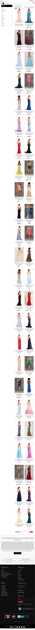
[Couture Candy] (3, 3)
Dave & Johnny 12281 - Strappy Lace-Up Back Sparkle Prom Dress (19, 90)
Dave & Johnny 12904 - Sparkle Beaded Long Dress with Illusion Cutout (29, 329)
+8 (31, 27)
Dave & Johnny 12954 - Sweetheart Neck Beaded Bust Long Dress (29, 394)
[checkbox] (7, 9)
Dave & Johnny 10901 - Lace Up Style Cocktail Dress (29, 177)
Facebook (18, 592)
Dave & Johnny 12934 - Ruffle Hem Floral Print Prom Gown (29, 416)
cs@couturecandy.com (22, 585)
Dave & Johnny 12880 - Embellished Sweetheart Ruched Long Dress (19, 351)
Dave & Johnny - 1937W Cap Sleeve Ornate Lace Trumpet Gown (29, 307)
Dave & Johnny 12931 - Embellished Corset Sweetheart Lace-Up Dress (19, 155)
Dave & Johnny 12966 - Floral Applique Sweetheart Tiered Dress (19, 177)
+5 (21, 49)
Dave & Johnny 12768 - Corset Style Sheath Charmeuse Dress (19, 133)
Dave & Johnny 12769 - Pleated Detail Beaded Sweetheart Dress (29, 111)
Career (19, 574)
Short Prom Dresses (9, 559)
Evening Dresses (3, 591)
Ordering (2, 571)
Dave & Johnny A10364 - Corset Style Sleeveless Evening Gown (29, 68)
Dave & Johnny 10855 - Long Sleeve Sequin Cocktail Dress (19, 198)
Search (6, 3)
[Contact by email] (32, 1)
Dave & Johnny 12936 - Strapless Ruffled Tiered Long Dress (29, 285)
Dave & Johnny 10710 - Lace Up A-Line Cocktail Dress (29, 242)
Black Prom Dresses (9, 561)
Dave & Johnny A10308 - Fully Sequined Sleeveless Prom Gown (29, 220)
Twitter (20, 592)
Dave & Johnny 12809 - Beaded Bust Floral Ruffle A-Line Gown (19, 459)
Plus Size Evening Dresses (26, 559)
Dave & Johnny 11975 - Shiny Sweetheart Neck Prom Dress (29, 24)
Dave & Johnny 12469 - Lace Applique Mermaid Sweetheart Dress (19, 24)
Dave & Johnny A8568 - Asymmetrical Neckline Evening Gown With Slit (19, 46)
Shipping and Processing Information (6, 574)
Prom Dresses (3, 585)
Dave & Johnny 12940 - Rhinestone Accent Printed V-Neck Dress (19, 416)
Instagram (23, 592)
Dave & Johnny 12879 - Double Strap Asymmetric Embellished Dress (19, 438)
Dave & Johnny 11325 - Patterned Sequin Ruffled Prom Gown (19, 264)
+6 (31, 71)
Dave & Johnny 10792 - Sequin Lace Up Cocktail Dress (19, 481)
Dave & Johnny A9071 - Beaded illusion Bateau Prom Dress (29, 46)
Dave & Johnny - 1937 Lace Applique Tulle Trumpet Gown (29, 481)
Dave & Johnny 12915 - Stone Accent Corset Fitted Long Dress (29, 503)
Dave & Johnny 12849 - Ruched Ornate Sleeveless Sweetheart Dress (19, 220)
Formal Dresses (3, 588)
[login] (29, 1)
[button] (17, 532)
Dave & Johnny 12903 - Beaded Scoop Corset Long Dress (29, 524)
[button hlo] (19, 27)
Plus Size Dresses (3, 589)
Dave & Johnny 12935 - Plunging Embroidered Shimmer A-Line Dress (19, 503)
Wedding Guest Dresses (4, 595)
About (19, 571)
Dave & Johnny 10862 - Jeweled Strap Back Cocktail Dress (29, 90)
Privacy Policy (20, 578)
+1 (31, 158)
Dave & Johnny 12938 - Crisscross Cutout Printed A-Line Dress (19, 329)
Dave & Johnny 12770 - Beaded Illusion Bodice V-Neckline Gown (29, 459)
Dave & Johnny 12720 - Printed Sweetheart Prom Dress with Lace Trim (19, 68)
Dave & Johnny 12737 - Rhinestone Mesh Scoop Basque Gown (19, 372)
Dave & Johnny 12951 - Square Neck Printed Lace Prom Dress (19, 285)
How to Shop (20, 575)
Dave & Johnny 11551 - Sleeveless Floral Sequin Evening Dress (29, 155)
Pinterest (21, 592)
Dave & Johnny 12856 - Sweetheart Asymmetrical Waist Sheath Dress (29, 198)
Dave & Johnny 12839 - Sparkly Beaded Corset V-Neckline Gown (29, 438)
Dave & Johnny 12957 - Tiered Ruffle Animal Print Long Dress (29, 264)
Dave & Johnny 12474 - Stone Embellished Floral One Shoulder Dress (19, 307)
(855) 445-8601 (21, 587)
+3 (31, 310)
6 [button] (28, 531)
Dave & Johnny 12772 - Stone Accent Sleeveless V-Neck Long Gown (29, 351)
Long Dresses (26, 561)
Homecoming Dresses (4, 592)
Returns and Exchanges (4, 575)
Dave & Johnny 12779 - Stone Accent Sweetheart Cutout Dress (19, 111)
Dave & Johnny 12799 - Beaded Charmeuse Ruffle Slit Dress (19, 242)
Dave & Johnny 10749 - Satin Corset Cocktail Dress (29, 372)
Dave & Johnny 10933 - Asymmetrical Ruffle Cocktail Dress (19, 394)
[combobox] (18, 3)
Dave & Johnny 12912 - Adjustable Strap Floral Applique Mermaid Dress (19, 524)
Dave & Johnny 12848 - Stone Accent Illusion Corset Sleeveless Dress (29, 133)
